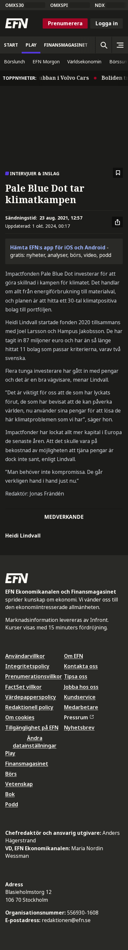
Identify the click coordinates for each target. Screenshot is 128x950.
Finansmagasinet (26, 763)
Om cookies (19, 717)
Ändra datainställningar (34, 741)
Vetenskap (19, 784)
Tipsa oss (75, 676)
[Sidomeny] (120, 45)
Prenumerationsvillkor (33, 676)
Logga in (107, 23)
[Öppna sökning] (103, 45)
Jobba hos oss (81, 686)
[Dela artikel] (117, 222)
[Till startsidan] (16, 23)
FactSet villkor (23, 686)
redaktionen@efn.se (66, 920)
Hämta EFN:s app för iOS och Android (57, 247)
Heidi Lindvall (23, 535)
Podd (11, 804)
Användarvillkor (25, 656)
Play (10, 753)
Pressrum (76, 717)
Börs (11, 773)
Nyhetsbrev (79, 727)
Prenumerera (65, 23)
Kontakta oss (81, 666)
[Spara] (118, 173)
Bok (10, 794)
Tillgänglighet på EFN (31, 727)
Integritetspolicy (27, 666)
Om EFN (73, 656)
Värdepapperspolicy (30, 697)
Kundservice (80, 697)
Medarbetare (81, 707)
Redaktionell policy (29, 707)
